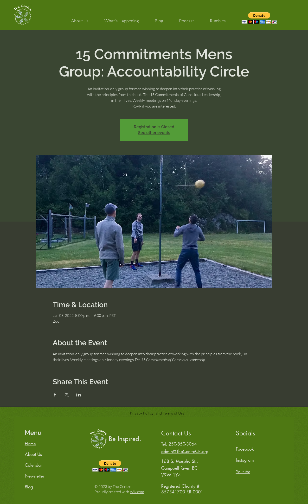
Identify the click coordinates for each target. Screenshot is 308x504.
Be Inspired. (125, 439)
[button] (79, 19)
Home (30, 444)
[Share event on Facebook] (55, 394)
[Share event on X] (66, 394)
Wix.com (137, 491)
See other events (154, 132)
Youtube (243, 471)
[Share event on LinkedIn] (78, 394)
